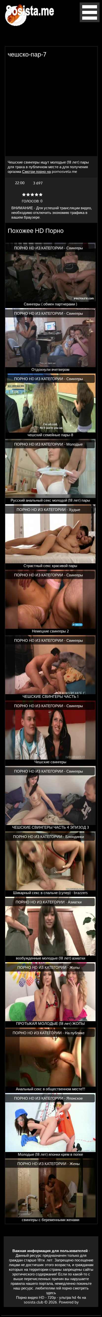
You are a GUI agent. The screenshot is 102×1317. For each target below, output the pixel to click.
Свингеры (74, 248)
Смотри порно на (36, 171)
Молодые (74, 444)
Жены (75, 1163)
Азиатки (74, 902)
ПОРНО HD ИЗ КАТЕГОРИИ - (40, 248)
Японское (74, 1098)
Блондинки (74, 836)
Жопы (75, 967)
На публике (74, 1033)
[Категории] (90, 20)
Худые (74, 509)
